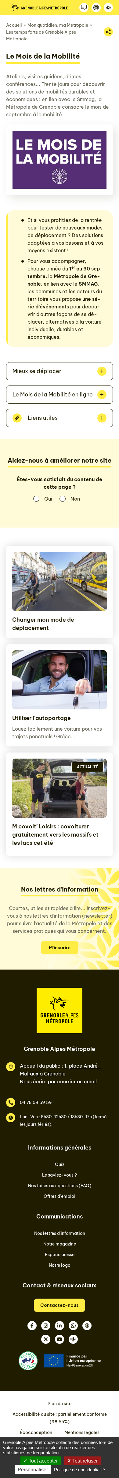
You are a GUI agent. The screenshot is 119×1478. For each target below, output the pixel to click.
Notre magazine (59, 1244)
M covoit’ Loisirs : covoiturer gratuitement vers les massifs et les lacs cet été (55, 834)
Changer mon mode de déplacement (43, 623)
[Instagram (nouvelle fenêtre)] (45, 1325)
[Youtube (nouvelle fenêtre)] (59, 1339)
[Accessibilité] (108, 7)
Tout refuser (84, 1460)
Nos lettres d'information (59, 1233)
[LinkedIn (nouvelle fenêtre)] (59, 1325)
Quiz (59, 1164)
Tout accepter (42, 1460)
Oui (48, 499)
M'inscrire (59, 947)
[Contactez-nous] (83, 7)
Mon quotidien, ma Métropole (57, 25)
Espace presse (59, 1254)
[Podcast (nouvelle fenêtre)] (73, 1339)
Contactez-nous (59, 1305)
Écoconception (36, 1432)
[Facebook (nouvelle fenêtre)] (32, 1325)
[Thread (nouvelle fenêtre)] (87, 1325)
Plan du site (59, 1403)
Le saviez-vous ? (59, 1175)
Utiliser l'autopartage (41, 718)
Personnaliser (33, 1469)
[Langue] (96, 7)
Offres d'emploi (59, 1196)
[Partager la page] (108, 31)
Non (75, 499)
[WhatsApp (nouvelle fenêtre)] (73, 1325)
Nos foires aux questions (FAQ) (59, 1185)
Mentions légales (81, 1432)
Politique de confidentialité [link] (79, 1469)
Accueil (14, 25)
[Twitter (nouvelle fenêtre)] (45, 1339)
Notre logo (59, 1265)
